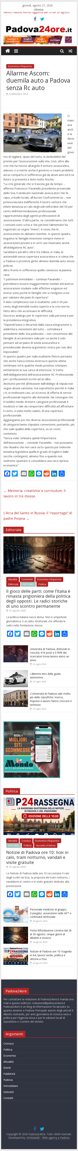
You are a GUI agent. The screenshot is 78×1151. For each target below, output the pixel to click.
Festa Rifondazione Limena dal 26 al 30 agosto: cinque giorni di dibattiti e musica (51, 934)
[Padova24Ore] (7, 51)
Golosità (8, 1092)
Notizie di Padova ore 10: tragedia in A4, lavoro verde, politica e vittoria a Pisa (51, 955)
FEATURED (28, 584)
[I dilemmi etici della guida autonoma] (15, 672)
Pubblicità (9, 1074)
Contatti (8, 1098)
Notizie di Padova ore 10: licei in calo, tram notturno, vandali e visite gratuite (37, 857)
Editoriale (13, 584)
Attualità (12, 579)
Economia (9, 1055)
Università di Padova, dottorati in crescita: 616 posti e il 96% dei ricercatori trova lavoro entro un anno (50, 654)
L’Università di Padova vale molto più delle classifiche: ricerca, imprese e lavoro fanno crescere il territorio (51, 699)
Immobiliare (10, 1086)
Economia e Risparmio (20, 66)
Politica (42, 584)
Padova (8, 1080)
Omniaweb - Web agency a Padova (48, 1137)
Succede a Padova (45, 845)
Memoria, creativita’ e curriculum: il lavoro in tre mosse (34, 493)
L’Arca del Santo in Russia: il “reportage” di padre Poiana (37, 516)
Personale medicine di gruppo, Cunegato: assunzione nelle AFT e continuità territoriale (50, 913)
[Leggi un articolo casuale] (70, 51)
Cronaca (26, 840)
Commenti (27, 579)
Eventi (7, 1067)
